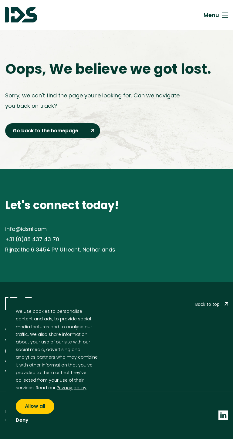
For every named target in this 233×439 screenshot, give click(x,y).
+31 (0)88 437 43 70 (32, 239)
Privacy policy (71, 388)
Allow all (35, 406)
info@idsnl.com (26, 229)
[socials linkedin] (223, 415)
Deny (22, 420)
